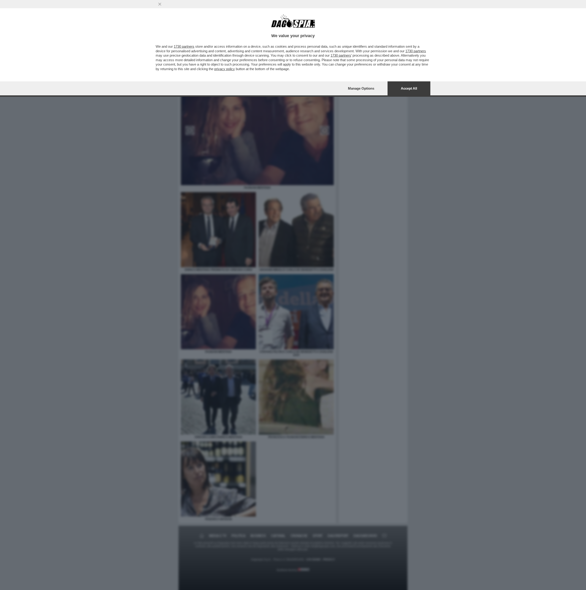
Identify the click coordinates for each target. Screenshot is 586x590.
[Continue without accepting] (160, 4)
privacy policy (224, 69)
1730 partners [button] (184, 46)
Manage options (361, 88)
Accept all (409, 88)
